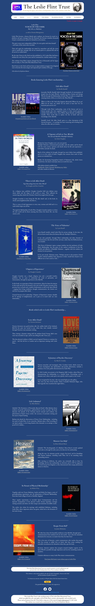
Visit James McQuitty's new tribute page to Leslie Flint (60, 559)
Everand (51, 167)
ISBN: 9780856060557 (71, 431)
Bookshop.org (59, 167)
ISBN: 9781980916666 (24, 472)
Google (80, 21)
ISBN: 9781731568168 (24, 559)
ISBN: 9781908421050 (24, 391)
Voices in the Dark (64, 573)
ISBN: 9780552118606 (71, 348)
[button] (47, 582)
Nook (47, 167)
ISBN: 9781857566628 (71, 516)
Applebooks (41, 167)
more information (64, 600)
